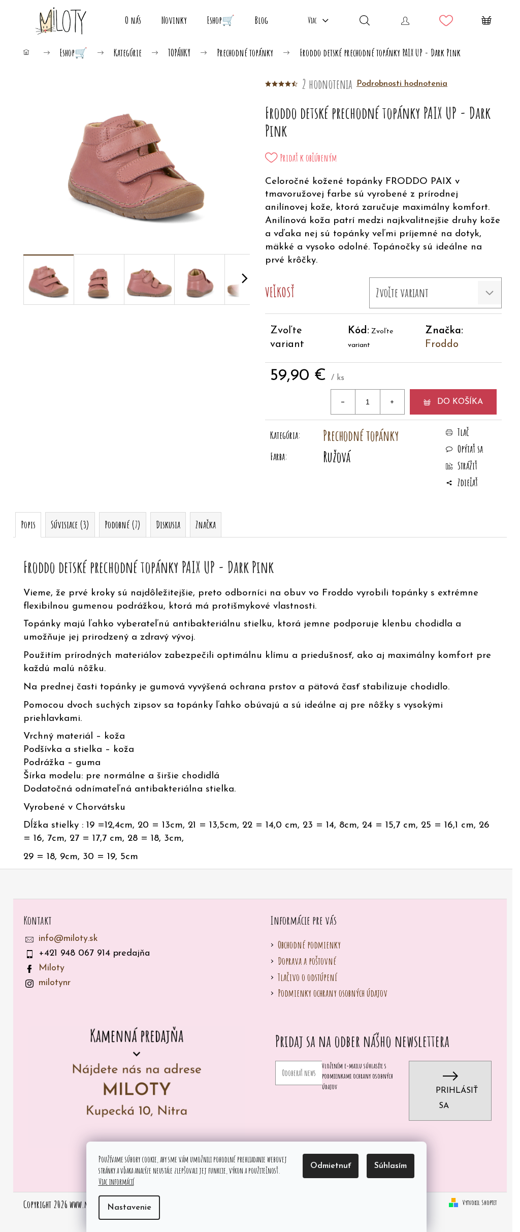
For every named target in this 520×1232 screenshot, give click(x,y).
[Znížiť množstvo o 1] (343, 402)
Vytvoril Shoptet (480, 1202)
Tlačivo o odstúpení (307, 977)
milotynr (55, 983)
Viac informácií (116, 1182)
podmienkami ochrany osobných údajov (357, 1080)
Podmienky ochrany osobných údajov (332, 993)
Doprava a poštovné (307, 961)
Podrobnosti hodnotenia (401, 84)
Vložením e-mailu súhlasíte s (357, 1076)
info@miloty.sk (68, 938)
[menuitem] (133, 20)
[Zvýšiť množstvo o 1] (392, 402)
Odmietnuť (330, 1166)
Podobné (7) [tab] (123, 524)
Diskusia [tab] (168, 524)
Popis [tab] (28, 524)
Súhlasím (390, 1166)
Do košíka (460, 402)
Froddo (442, 344)
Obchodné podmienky (309, 944)
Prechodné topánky (361, 436)
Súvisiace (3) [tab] (70, 524)
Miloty (51, 968)
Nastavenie (129, 1208)
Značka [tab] (206, 524)
